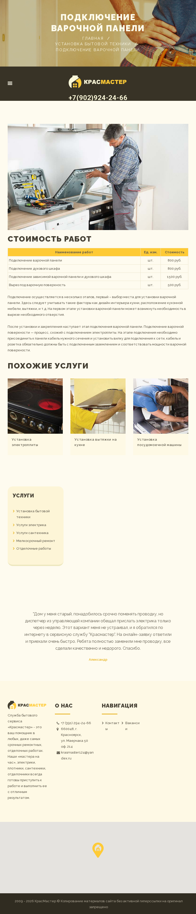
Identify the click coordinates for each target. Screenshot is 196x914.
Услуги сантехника (32, 533)
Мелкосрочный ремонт (35, 541)
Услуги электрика (31, 525)
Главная (93, 38)
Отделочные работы (33, 548)
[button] (98, 850)
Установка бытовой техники (93, 44)
